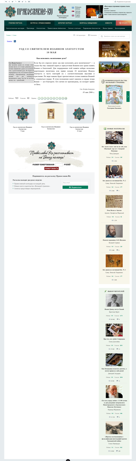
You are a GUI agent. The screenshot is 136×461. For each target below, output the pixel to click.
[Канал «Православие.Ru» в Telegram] (22, 1)
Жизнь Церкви (108, 28)
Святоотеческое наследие (15, 28)
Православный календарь (62, 16)
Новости (108, 23)
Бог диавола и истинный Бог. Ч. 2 (114, 180)
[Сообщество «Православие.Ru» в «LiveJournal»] (16, 1)
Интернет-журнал (65, 23)
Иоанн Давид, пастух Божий (114, 309)
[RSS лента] (25, 1)
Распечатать (93, 35)
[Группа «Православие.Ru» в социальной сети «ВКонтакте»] (6, 1)
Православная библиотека (57, 28)
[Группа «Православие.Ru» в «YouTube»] (19, 1)
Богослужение (120, 28)
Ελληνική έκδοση (78, 8)
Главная (8, 35)
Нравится (9, 41)
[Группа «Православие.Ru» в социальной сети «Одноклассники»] (9, 1)
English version (77, 16)
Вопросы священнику (88, 23)
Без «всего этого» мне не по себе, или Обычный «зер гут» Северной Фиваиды (114, 148)
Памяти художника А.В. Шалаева (114, 240)
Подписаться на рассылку (124, 1)
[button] (93, 17)
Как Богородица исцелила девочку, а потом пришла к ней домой (114, 370)
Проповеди (30, 28)
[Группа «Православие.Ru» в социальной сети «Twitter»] (12, 1)
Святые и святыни (74, 28)
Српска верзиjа (77, 12)
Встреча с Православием (40, 23)
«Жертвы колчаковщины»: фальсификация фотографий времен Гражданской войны (114, 439)
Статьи (14, 35)
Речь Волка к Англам (114, 210)
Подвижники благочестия (91, 28)
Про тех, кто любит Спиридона (114, 339)
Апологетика (41, 28)
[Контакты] (29, 1)
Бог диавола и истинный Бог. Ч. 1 (114, 270)
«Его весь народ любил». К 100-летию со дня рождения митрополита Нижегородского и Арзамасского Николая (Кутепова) (114, 403)
